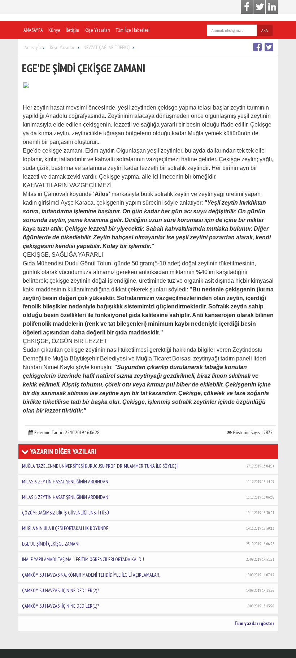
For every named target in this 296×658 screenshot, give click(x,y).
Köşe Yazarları (97, 30)
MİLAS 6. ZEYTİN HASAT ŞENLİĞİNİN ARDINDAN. (148, 481)
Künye (54, 30)
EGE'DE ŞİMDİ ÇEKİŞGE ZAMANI (148, 543)
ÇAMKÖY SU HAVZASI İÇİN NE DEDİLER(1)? (148, 606)
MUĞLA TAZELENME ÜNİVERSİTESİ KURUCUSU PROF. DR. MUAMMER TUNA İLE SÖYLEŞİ (148, 466)
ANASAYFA (33, 30)
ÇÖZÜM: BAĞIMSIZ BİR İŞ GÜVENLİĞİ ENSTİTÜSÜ (148, 512)
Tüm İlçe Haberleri (132, 30)
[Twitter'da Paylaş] (270, 47)
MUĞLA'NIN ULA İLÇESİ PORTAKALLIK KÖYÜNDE (148, 528)
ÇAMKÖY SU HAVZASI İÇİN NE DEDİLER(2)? (148, 590)
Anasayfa (33, 47)
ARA (264, 30)
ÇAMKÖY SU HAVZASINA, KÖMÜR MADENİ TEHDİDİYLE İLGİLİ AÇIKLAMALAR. (148, 575)
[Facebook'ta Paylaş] (258, 47)
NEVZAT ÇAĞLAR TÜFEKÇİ (106, 47)
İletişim (72, 30)
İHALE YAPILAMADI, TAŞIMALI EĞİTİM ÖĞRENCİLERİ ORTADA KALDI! (148, 559)
